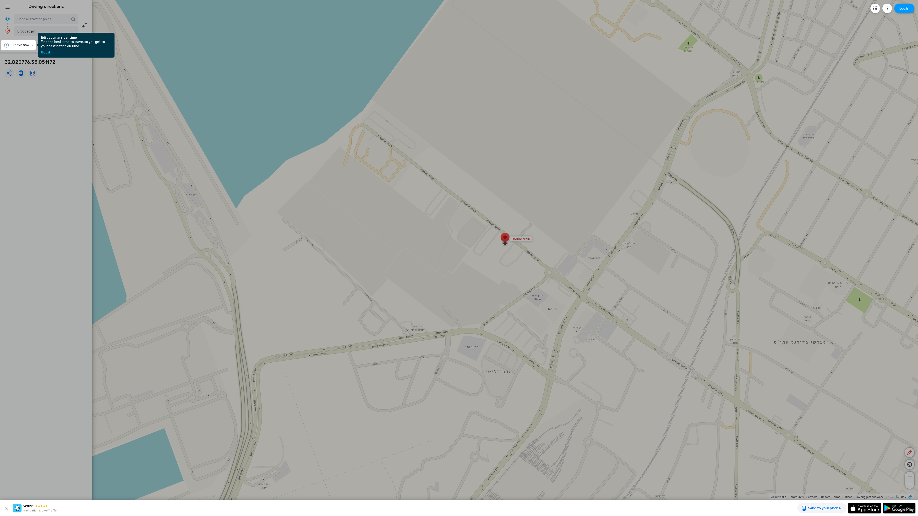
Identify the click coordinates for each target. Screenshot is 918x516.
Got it (45, 52)
